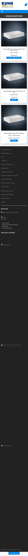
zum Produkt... (10, 57)
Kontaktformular (5, 198)
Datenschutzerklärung (7, 164)
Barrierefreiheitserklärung (7, 183)
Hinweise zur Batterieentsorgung (9, 175)
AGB (2, 157)
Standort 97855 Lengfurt (7, 191)
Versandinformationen (7, 172)
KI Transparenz (5, 186)
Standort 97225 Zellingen (7, 194)
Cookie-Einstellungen (6, 179)
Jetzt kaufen (18, 57)
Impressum (4, 161)
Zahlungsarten (5, 168)
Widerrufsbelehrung (6, 153)
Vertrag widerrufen (6, 149)
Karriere (3, 202)
